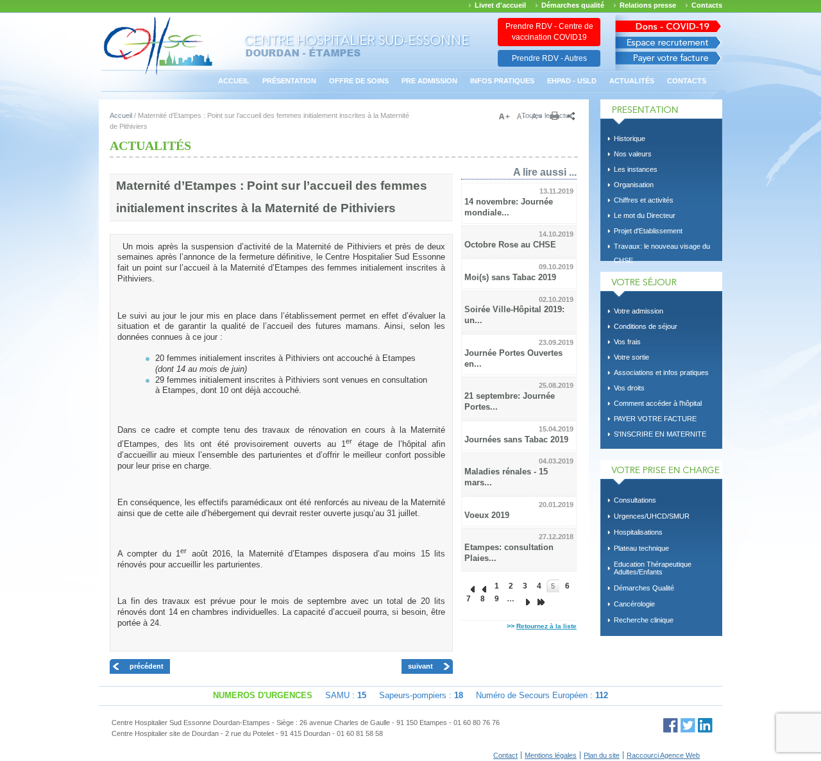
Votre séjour (661, 284)
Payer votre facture (668, 61)
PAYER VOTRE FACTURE (655, 418)
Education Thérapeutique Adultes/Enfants (652, 568)
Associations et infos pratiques (661, 372)
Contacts (706, 5)
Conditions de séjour (645, 326)
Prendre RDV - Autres (549, 58)
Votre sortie (631, 357)
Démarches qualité (572, 5)
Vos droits (629, 388)
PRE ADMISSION (429, 81)
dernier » (538, 598)
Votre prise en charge (661, 472)
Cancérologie (634, 604)
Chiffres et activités (643, 200)
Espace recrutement (668, 42)
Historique (629, 138)
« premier (468, 586)
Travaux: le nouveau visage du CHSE (662, 248)
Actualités (631, 81)
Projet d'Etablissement (648, 231)
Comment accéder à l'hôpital (658, 403)
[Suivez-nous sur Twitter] (688, 725)
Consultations (635, 500)
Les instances (635, 169)
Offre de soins (359, 81)
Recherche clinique (643, 620)
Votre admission (638, 311)
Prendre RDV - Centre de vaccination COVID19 (549, 32)
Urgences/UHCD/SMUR (652, 516)
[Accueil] (158, 73)
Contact (505, 755)
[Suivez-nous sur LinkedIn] (705, 725)
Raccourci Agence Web (663, 755)
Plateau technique (641, 548)
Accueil (234, 81)
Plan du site (602, 755)
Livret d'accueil (500, 5)
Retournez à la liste (546, 626)
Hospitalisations (638, 532)
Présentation (289, 81)
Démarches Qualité (644, 588)
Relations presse (648, 5)
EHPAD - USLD (572, 81)
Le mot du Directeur (644, 215)
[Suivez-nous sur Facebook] (671, 725)
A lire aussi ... (545, 172)
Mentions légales (551, 755)
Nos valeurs (633, 154)
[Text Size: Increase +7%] (506, 117)
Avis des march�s (668, 24)
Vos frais (627, 342)
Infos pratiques (502, 81)
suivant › (524, 598)
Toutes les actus (547, 115)
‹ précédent (482, 586)
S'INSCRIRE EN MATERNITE (660, 434)
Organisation (634, 184)
